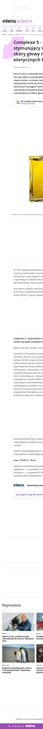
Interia (4, 34)
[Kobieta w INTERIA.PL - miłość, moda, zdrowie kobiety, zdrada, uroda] (24, 21)
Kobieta (11, 34)
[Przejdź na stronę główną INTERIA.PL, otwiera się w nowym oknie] (9, 21)
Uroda (17, 34)
